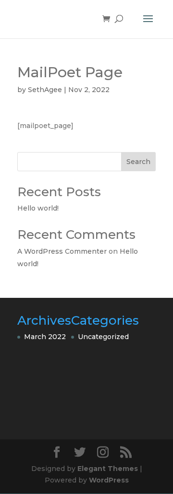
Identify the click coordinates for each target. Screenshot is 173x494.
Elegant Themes (107, 468)
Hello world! (38, 208)
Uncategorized (103, 336)
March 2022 (45, 336)
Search (138, 161)
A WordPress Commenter (62, 251)
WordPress (109, 480)
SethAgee (45, 89)
